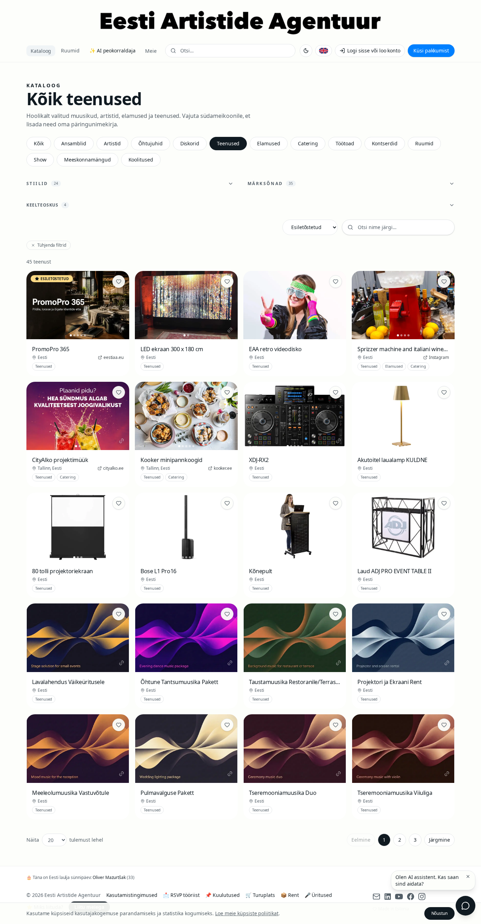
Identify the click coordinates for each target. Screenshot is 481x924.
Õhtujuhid (150, 143)
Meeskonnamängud (87, 159)
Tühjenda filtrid (51, 245)
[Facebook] (410, 896)
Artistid (112, 143)
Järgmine (439, 839)
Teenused (228, 143)
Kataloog (41, 51)
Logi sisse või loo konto (373, 50)
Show (40, 159)
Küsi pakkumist (431, 50)
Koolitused (141, 159)
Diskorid (189, 143)
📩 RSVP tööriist (181, 895)
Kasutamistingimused (131, 895)
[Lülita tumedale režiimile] (306, 50)
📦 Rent (290, 895)
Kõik (39, 143)
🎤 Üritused (318, 895)
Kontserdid (385, 143)
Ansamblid (73, 143)
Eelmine (360, 839)
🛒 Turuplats (260, 895)
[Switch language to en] (323, 50)
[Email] (376, 896)
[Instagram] (421, 896)
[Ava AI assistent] (465, 906)
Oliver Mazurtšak (109, 877)
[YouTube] (399, 896)
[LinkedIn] (388, 896)
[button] (468, 876)
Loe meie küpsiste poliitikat (247, 913)
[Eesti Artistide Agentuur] (240, 22)
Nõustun (439, 913)
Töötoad (345, 143)
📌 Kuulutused (222, 895)
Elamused (268, 143)
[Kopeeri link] (121, 330)
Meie (151, 51)
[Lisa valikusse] (118, 281)
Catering (308, 143)
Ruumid (70, 50)
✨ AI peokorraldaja (112, 50)
